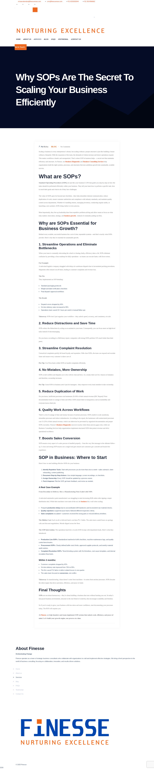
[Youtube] (23, 4)
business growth (70, 216)
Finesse (43, 615)
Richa (46, 147)
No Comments (65, 147)
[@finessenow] (17, 4)
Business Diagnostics (72, 161)
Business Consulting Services (93, 161)
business (84, 501)
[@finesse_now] (29, 4)
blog (54, 147)
